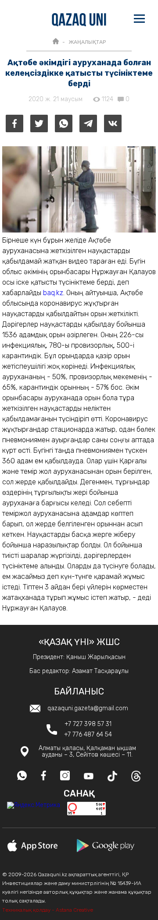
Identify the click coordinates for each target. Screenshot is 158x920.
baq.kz (53, 293)
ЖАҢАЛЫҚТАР (87, 42)
